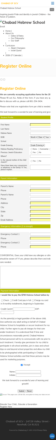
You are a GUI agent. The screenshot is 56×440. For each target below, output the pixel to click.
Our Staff (15, 41)
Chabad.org (22, 430)
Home (8, 31)
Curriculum (10, 45)
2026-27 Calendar (13, 55)
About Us (9, 33)
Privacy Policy (42, 430)
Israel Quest (16, 50)
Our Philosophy (17, 38)
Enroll (2, 26)
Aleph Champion (18, 48)
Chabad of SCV (9, 3)
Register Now (6, 407)
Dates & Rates (17, 36)
